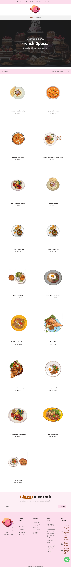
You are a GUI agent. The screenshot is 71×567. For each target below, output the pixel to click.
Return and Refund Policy (36, 528)
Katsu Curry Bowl (18, 296)
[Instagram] (53, 547)
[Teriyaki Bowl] (53, 369)
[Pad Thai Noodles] (53, 415)
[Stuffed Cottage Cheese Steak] (18, 415)
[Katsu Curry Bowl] (18, 277)
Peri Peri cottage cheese (18, 203)
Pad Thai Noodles (53, 434)
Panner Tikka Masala (53, 111)
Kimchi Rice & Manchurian (53, 296)
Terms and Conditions (36, 533)
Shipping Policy (37, 525)
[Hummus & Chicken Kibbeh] (18, 92)
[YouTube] (49, 551)
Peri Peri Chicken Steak (18, 388)
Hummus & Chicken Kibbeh (18, 111)
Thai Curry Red (18, 480)
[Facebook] (49, 547)
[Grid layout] (49, 71)
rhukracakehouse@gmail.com (66, 551)
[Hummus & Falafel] (53, 185)
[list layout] (47, 71)
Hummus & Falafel (53, 203)
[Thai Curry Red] (18, 462)
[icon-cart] (67, 9)
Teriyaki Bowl (53, 388)
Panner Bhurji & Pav (53, 249)
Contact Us (22, 535)
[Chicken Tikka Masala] (18, 138)
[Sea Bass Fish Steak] (53, 323)
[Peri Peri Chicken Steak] (18, 369)
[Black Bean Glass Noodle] (18, 323)
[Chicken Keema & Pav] (18, 231)
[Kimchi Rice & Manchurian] (53, 277)
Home (31, 17)
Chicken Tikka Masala (18, 157)
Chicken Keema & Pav (18, 249)
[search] (63, 9)
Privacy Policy (36, 522)
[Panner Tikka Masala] (53, 92)
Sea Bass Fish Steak (53, 342)
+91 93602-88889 (66, 543)
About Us (21, 527)
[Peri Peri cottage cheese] (18, 185)
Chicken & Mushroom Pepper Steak (53, 157)
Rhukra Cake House (38, 566)
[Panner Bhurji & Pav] (53, 231)
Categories (22, 532)
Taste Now (21, 529)
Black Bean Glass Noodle (18, 342)
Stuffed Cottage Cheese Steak (18, 434)
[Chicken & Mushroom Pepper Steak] (53, 138)
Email (7, 506)
